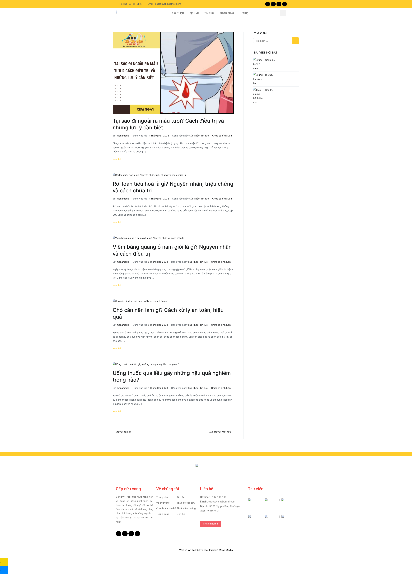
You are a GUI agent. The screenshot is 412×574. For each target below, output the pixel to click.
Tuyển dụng (162, 514)
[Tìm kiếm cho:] (276, 41)
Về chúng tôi (163, 503)
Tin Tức (205, 135)
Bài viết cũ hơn (123, 431)
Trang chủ (162, 497)
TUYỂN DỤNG (227, 13)
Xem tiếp (117, 159)
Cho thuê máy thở (166, 508)
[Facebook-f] (267, 4)
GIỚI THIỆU (178, 13)
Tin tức (180, 497)
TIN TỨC (209, 13)
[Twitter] (278, 4)
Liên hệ (181, 514)
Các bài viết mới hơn (220, 431)
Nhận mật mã (210, 523)
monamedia (123, 135)
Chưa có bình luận (222, 135)
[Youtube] (273, 4)
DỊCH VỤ (194, 13)
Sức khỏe (194, 135)
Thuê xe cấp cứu (186, 503)
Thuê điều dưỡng (186, 508)
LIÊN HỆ (244, 13)
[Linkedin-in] (284, 4)
